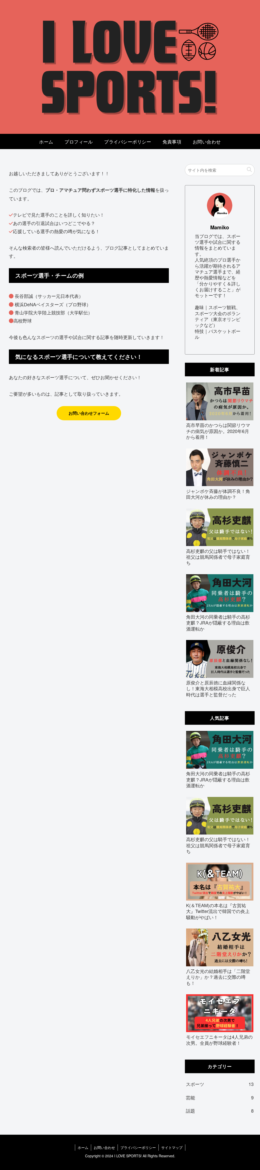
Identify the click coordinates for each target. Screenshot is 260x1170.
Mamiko (219, 227)
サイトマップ (172, 1147)
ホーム (83, 1147)
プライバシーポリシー (138, 1147)
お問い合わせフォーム (89, 413)
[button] (249, 170)
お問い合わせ (104, 1147)
